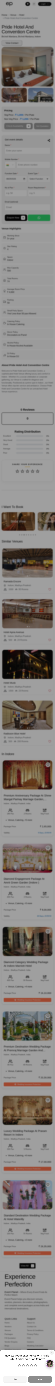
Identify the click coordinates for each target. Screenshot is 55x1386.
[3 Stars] (27, 1365)
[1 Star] (19, 1365)
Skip (15, 1379)
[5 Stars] (36, 1365)
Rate (40, 1379)
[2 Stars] (23, 1365)
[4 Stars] (32, 1365)
